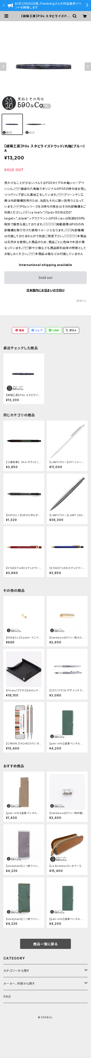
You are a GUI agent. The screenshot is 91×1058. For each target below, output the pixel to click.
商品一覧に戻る (45, 944)
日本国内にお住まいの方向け (45, 290)
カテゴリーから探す (16, 970)
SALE (7, 996)
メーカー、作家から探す (19, 983)
